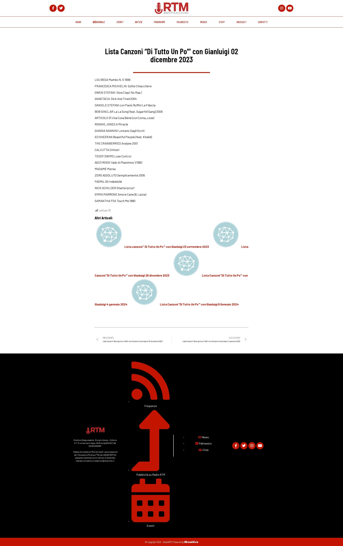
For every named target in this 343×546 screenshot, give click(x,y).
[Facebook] (53, 8)
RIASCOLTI (241, 22)
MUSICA (203, 22)
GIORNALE (100, 22)
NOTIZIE (139, 22)
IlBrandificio (191, 542)
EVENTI (119, 22)
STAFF (222, 22)
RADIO (78, 22)
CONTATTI (263, 22)
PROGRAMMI (159, 22)
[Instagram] (281, 8)
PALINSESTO (183, 22)
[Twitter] (61, 8)
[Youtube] (289, 8)
